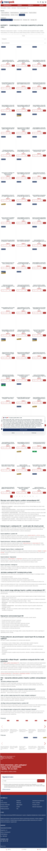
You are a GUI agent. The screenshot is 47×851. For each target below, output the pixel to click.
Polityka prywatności (6, 789)
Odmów (13, 432)
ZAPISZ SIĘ (41, 780)
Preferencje (34, 432)
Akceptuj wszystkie (23, 429)
